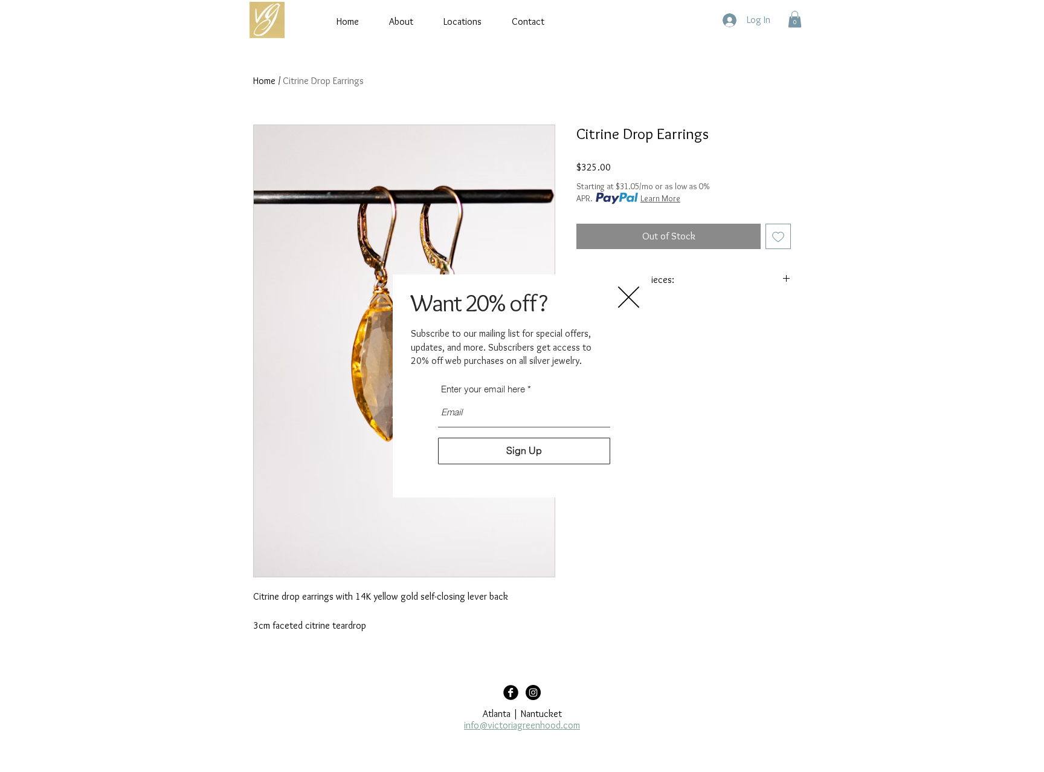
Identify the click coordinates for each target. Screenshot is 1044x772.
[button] (628, 297)
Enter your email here (483, 389)
